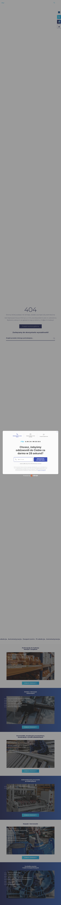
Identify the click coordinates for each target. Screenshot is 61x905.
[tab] (17, 435)
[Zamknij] (57, 432)
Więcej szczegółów (42, 470)
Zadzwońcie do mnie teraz (40, 459)
